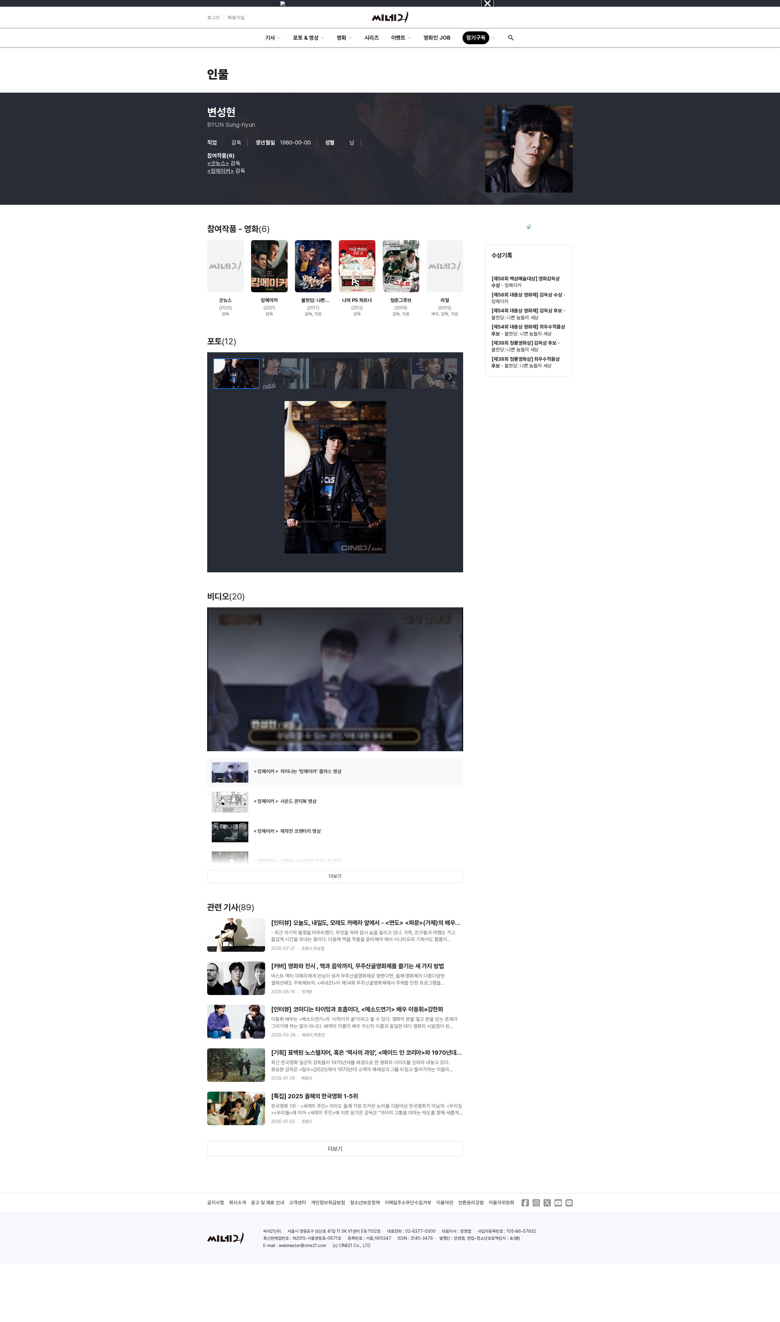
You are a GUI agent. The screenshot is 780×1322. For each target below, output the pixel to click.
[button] (450, 376)
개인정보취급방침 (328, 1203)
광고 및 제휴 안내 (268, 1203)
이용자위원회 (501, 1203)
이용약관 (444, 1203)
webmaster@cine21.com (302, 1245)
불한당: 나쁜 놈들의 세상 (515, 318)
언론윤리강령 (471, 1203)
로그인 (213, 17)
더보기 (335, 876)
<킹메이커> (220, 171)
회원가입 (236, 17)
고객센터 (297, 1203)
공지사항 (215, 1203)
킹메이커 (513, 285)
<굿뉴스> (218, 163)
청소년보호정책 (365, 1203)
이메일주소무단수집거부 (408, 1203)
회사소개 (237, 1203)
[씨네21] (390, 17)
